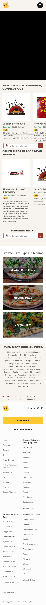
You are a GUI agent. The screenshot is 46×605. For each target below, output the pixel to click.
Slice (4, 397)
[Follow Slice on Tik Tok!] (35, 408)
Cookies (26, 539)
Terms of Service (9, 492)
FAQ (4, 477)
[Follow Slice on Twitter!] (31, 408)
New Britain (27, 477)
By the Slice (7, 542)
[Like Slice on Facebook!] (28, 408)
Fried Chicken (28, 549)
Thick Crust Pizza (10, 576)
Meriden (26, 472)
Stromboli (27, 569)
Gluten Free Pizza (9, 546)
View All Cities (28, 508)
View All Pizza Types (11, 582)
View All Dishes (29, 580)
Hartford (26, 452)
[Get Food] (40, 145)
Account (6, 482)
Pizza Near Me (8, 460)
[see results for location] (7, 145)
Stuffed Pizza (8, 571)
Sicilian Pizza (8, 527)
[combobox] (24, 145)
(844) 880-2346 (9, 592)
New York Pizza (9, 522)
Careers (6, 450)
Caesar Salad (28, 519)
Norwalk (26, 467)
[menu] (40, 5)
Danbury (26, 487)
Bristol (25, 492)
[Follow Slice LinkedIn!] (38, 408)
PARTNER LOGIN (23, 429)
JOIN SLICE (23, 420)
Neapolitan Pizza (9, 551)
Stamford (26, 457)
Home (5, 440)
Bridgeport (27, 462)
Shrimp (26, 564)
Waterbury (27, 482)
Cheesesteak (28, 534)
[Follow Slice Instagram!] (42, 408)
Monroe (23, 397)
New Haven (27, 447)
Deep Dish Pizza (9, 537)
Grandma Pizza (9, 561)
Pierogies (26, 559)
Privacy (6, 487)
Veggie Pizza (8, 532)
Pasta (25, 554)
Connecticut (13, 397)
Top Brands (7, 472)
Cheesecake (27, 524)
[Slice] (6, 5)
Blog (4, 455)
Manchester (27, 497)
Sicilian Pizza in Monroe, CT (33, 398)
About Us (6, 445)
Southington (28, 502)
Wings (25, 574)
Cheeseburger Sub (30, 529)
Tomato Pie (7, 556)
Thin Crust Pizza (9, 566)
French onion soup (30, 544)
